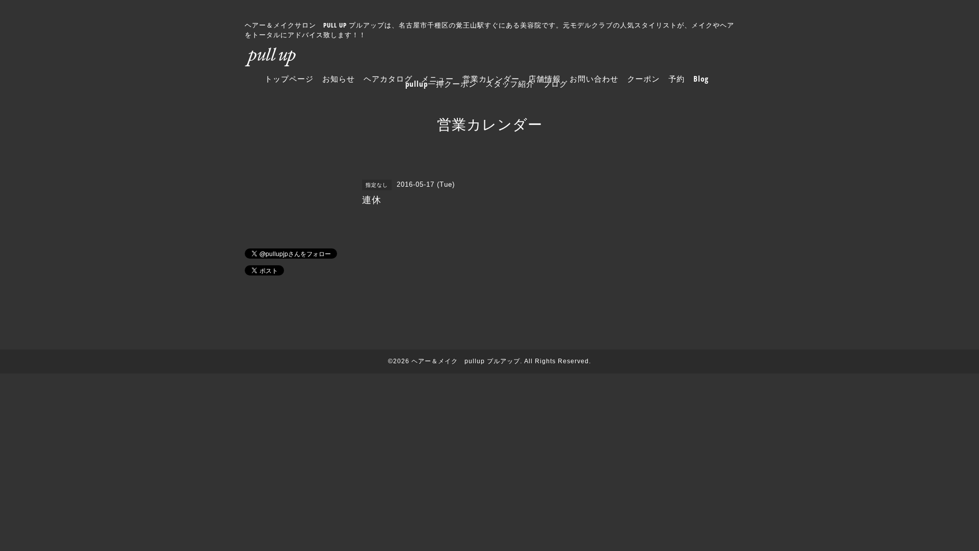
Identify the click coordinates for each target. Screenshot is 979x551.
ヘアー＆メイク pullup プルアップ (465, 361)
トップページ (289, 78)
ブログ (555, 84)
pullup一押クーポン (441, 84)
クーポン (643, 78)
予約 (676, 78)
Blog (701, 78)
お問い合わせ (594, 78)
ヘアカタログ (388, 78)
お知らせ (338, 78)
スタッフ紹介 (509, 84)
